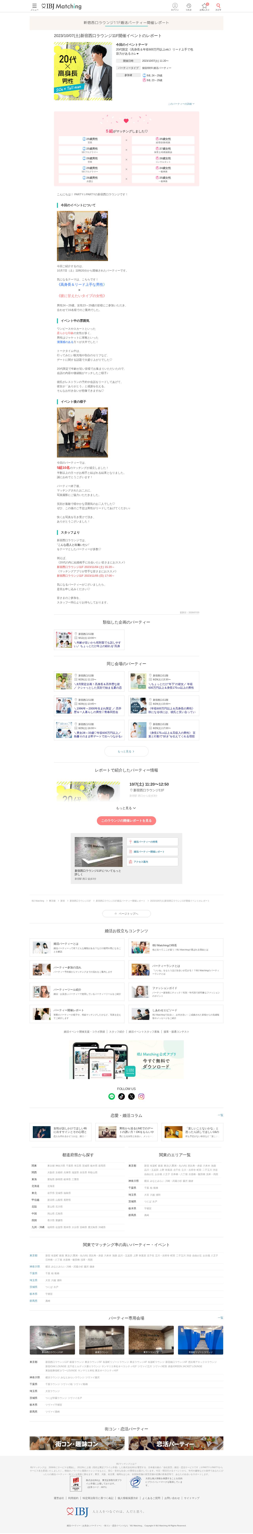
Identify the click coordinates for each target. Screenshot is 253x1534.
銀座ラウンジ (77, 1362)
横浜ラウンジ (52, 1377)
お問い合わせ (172, 1498)
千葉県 (69, 1165)
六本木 (206, 1165)
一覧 (220, 1115)
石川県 (59, 1206)
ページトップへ (128, 913)
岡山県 (51, 1213)
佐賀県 (59, 1227)
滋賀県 (75, 1172)
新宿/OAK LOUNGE (55, 1366)
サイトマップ (191, 1498)
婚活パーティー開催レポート (149, 851)
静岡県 (59, 1179)
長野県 (67, 1200)
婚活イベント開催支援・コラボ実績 (84, 1031)
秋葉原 (168, 1170)
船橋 (155, 1188)
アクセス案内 (141, 861)
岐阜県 (67, 1179)
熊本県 (67, 1227)
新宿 (146, 1165)
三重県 (75, 1179)
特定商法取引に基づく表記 (98, 1498)
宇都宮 (147, 1208)
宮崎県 (83, 1227)
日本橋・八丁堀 (179, 1174)
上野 (162, 1170)
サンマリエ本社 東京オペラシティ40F (98, 1370)
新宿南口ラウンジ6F (176, 1362)
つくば (147, 1201)
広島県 (59, 1213)
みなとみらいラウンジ (72, 1377)
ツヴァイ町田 (160, 1366)
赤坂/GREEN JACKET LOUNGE (185, 1366)
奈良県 (83, 1172)
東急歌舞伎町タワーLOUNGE (61, 1370)
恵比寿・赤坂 (195, 1165)
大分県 (75, 1227)
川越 (152, 1194)
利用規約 (73, 1498)
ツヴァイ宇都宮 (53, 1404)
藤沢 (185, 1181)
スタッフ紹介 (117, 1031)
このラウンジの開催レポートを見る (126, 820)
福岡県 (51, 1227)
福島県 (67, 1193)
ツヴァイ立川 (145, 1366)
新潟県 (51, 1200)
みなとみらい (157, 1181)
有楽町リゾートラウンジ (116, 1362)
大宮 (146, 1194)
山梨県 (59, 1200)
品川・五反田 (151, 1170)
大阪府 (51, 1172)
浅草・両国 (212, 1174)
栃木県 (93, 1165)
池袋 (213, 1165)
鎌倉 (191, 1181)
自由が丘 (149, 1174)
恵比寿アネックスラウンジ (202, 1362)
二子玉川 (207, 1170)
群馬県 (102, 1165)
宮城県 (59, 1193)
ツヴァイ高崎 (52, 1411)
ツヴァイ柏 (67, 1384)
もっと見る (124, 751)
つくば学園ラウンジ (56, 1398)
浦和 (158, 1194)
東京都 (51, 1165)
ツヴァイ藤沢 (92, 1377)
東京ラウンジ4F (138, 1362)
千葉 (146, 1188)
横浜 (146, 1181)
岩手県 (51, 1193)
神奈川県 (60, 1165)
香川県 (51, 1220)
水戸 (154, 1201)
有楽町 (153, 1165)
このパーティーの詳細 (180, 104)
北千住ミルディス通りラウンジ (84, 1366)
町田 (199, 1170)
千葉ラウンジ (52, 1384)
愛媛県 (59, 1220)
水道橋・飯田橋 (197, 1174)
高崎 (146, 1215)
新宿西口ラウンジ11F (57, 1362)
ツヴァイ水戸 (75, 1398)
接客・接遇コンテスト (176, 1031)
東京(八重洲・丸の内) (175, 1165)
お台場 (158, 1174)
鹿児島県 (92, 1227)
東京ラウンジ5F (93, 1362)
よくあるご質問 (151, 1498)
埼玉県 (77, 1165)
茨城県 (85, 1165)
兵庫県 (67, 1172)
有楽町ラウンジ (156, 1362)
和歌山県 (92, 1172)
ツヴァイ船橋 (81, 1384)
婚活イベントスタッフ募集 (144, 1031)
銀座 (160, 1165)
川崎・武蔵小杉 (173, 1181)
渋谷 (215, 1170)
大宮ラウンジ (52, 1391)
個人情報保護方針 (128, 1498)
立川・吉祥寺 (188, 1170)
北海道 (51, 1186)
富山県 (51, 1206)
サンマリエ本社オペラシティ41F (119, 1366)
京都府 (59, 1172)
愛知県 (51, 1179)
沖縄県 (102, 1227)
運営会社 (59, 1498)
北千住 (176, 1170)
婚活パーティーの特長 (146, 841)
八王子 (166, 1174)
